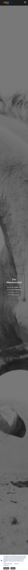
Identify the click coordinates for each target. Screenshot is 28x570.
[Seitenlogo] (7, 2)
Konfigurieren (6, 565)
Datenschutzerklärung (7, 563)
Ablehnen (13, 568)
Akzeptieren (6, 568)
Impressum (16, 563)
